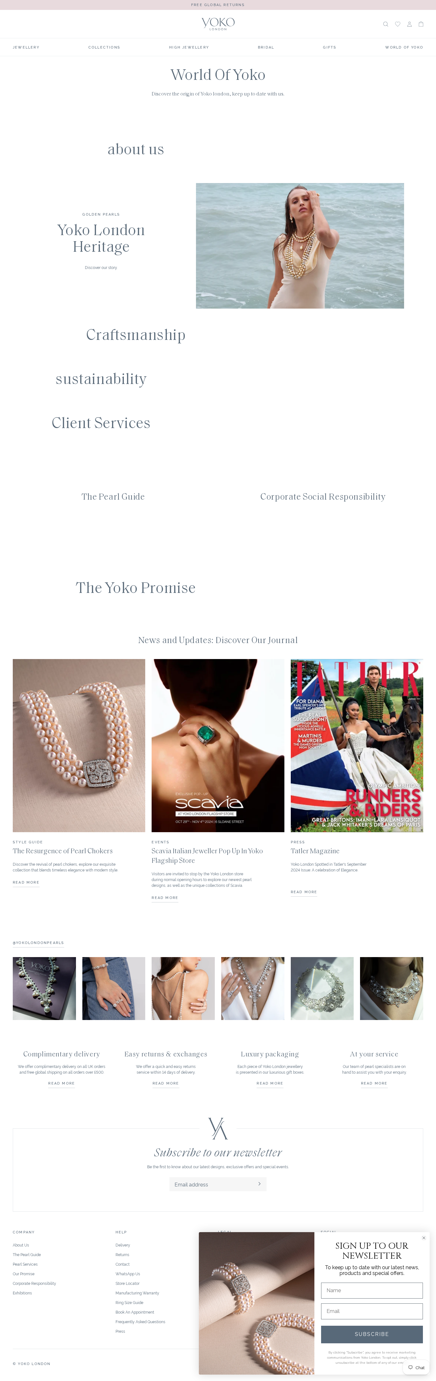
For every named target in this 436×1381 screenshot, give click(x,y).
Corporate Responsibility (34, 1283)
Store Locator (127, 1283)
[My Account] (409, 24)
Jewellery (26, 47)
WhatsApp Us (128, 1273)
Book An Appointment (135, 1312)
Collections (104, 47)
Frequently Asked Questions (140, 1321)
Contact (123, 1264)
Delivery (123, 1244)
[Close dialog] (424, 1238)
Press (120, 1331)
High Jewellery (189, 47)
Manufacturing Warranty (137, 1292)
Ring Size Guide (129, 1302)
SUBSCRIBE (372, 1334)
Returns (122, 1254)
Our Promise (23, 1273)
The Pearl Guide (27, 1254)
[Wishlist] (397, 24)
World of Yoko (404, 47)
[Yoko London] (217, 24)
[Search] (385, 24)
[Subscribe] (259, 1184)
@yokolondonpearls (38, 942)
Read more (61, 1083)
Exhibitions (22, 1292)
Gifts (329, 47)
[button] (421, 24)
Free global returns (218, 4)
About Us (21, 1244)
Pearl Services (25, 1264)
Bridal (266, 47)
